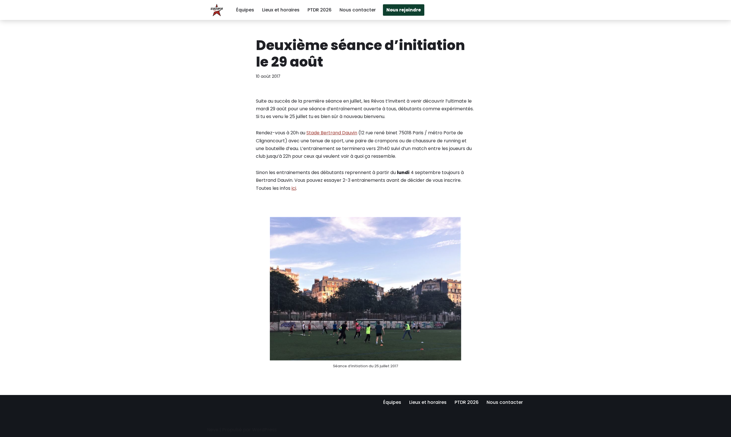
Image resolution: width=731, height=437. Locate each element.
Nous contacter (358, 10)
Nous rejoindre (403, 10)
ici (294, 188)
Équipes (245, 10)
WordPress (264, 429)
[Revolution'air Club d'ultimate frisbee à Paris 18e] (216, 10)
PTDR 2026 (320, 10)
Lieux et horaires (281, 10)
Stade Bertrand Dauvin (331, 132)
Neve (212, 429)
